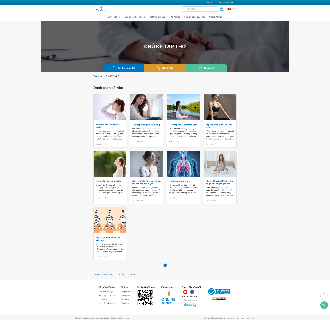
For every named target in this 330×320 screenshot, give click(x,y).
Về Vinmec (175, 17)
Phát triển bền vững (158, 17)
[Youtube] (185, 292)
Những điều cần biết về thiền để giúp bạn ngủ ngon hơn (219, 182)
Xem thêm (99, 144)
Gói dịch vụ (125, 295)
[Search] (183, 9)
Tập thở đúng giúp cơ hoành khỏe (219, 126)
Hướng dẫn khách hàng (134, 17)
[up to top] (324, 296)
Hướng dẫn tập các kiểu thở (108, 181)
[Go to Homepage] (101, 9)
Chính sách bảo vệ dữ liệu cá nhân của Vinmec (218, 318)
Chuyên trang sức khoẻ (194, 17)
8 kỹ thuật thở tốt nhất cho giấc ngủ (108, 238)
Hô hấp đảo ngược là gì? (180, 181)
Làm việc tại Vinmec (107, 303)
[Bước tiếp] (190, 305)
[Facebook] (192, 292)
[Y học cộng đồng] (190, 300)
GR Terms (250, 318)
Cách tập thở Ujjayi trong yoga (183, 124)
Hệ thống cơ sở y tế (106, 295)
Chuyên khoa (114, 17)
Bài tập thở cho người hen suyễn (108, 126)
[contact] (324, 305)
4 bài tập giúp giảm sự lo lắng (146, 124)
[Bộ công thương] (218, 291)
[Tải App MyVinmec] (145, 298)
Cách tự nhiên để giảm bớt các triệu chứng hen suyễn (146, 182)
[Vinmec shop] (169, 298)
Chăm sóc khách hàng (224, 2)
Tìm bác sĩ (210, 2)
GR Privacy (240, 318)
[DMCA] (219, 298)
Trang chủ (97, 76)
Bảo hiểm (125, 299)
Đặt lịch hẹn (126, 303)
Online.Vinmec (215, 17)
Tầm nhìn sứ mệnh (106, 292)
